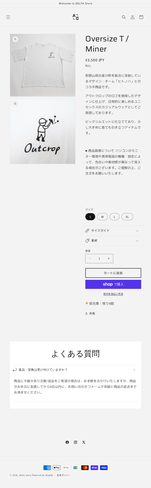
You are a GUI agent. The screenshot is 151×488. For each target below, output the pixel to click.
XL (127, 217)
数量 (88, 251)
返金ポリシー (64, 475)
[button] (8, 17)
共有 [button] (92, 313)
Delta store (25, 475)
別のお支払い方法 (113, 293)
